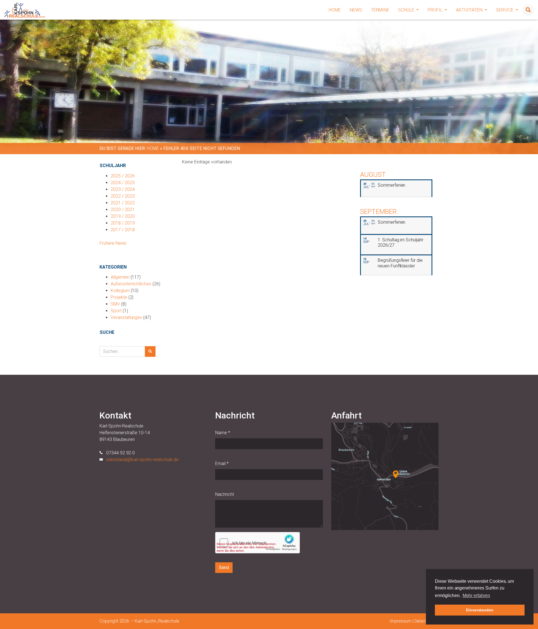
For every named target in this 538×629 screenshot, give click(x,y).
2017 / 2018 (122, 229)
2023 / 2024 (122, 189)
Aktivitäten (470, 10)
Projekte (119, 297)
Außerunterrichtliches (131, 283)
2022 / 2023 (122, 196)
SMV (115, 304)
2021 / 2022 (122, 202)
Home (335, 10)
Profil (436, 10)
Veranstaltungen (126, 317)
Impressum (400, 621)
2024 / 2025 (122, 182)
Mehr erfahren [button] (476, 595)
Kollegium (120, 290)
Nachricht (224, 494)
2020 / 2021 (122, 209)
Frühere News (112, 243)
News (356, 10)
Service (505, 10)
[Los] (150, 351)
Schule (406, 10)
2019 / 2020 (122, 216)
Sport (116, 310)
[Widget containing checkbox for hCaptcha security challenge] (257, 542)
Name (222, 432)
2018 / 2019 (122, 223)
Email (222, 463)
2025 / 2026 (122, 176)
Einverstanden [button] (479, 610)
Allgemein (120, 277)
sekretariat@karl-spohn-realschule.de (142, 459)
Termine (380, 10)
